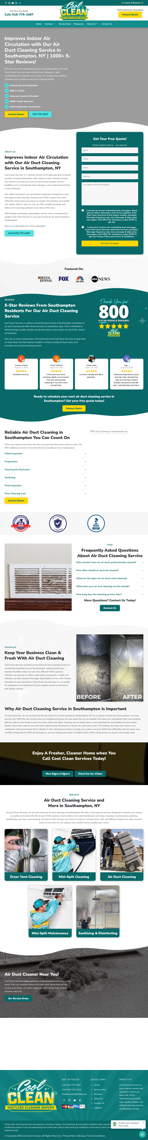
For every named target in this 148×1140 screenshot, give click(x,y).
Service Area (65, 24)
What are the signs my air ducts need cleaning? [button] (101, 578)
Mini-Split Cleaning (74, 877)
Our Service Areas (18, 998)
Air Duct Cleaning (122, 877)
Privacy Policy (103, 236)
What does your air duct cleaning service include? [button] (103, 586)
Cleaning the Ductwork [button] (17, 469)
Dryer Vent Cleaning (26, 877)
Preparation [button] (11, 461)
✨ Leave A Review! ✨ (132, 2)
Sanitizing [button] (10, 477)
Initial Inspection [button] (14, 453)
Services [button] (48, 24)
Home (38, 24)
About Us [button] (91, 24)
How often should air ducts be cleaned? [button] (97, 570)
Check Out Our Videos (90, 773)
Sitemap (81, 1135)
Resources (78, 24)
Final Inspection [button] (13, 485)
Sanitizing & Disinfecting (97, 933)
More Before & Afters (58, 773)
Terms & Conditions (124, 236)
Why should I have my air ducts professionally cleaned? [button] (106, 562)
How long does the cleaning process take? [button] (99, 594)
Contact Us (107, 24)
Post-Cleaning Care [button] (15, 493)
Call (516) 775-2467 (19, 233)
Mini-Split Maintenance (50, 933)
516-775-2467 (40, 114)
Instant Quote (130, 14)
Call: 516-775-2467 (19, 15)
